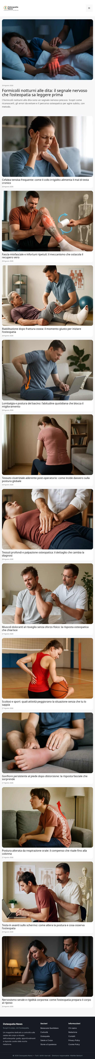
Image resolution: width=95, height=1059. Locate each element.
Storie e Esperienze (48, 1044)
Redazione (72, 1032)
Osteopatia (45, 1036)
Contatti (71, 1036)
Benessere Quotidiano (49, 1028)
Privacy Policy (74, 1040)
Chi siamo (72, 1028)
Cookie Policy (74, 1044)
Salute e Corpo (46, 1040)
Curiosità (44, 1032)
